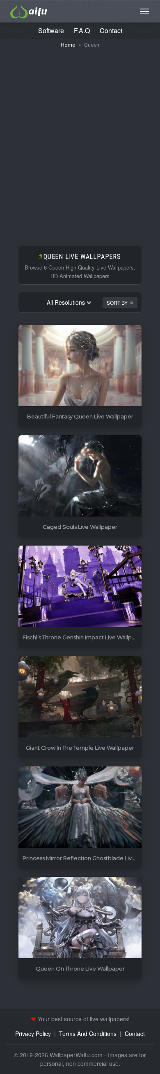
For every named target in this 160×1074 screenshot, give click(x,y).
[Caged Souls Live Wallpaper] (80, 476)
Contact (111, 30)
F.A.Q (82, 30)
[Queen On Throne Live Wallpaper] (80, 918)
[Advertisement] (80, 143)
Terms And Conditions (88, 1033)
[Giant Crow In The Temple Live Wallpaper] (80, 697)
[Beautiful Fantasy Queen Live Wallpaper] (80, 366)
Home (68, 45)
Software (51, 30)
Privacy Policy (33, 1033)
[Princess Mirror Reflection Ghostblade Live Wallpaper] (80, 807)
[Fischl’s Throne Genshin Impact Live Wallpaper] (80, 587)
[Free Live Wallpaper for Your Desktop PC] (28, 10)
